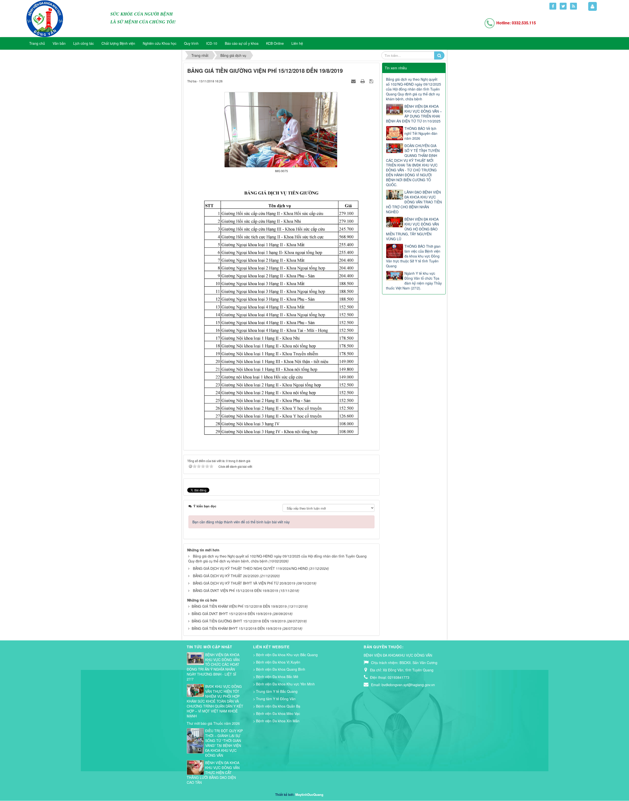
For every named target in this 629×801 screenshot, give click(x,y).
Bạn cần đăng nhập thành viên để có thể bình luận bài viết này (241, 521)
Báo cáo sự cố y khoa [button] (241, 43)
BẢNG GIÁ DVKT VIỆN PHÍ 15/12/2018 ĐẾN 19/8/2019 (235, 590)
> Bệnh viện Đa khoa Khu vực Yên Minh (284, 683)
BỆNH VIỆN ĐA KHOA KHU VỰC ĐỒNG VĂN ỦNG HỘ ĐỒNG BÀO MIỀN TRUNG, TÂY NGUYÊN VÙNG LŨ (412, 229)
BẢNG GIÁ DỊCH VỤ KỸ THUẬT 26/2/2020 (226, 575)
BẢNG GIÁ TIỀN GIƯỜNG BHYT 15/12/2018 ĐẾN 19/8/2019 (239, 621)
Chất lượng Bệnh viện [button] (118, 43)
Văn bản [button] (59, 43)
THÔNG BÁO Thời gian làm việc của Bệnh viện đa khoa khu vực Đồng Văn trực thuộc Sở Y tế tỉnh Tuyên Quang (413, 256)
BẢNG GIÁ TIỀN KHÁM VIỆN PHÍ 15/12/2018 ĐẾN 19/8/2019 (239, 606)
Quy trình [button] (191, 43)
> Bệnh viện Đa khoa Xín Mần (276, 720)
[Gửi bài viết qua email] (354, 80)
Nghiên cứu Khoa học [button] (159, 43)
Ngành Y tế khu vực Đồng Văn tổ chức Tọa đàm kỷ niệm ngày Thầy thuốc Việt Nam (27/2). (414, 280)
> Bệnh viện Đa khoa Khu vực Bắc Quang (285, 654)
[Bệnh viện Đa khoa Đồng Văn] (44, 18)
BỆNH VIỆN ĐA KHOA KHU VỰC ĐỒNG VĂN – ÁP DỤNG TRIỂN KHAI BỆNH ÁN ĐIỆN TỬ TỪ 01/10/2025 (414, 113)
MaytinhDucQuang (309, 794)
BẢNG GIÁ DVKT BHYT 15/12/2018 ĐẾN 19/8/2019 (232, 613)
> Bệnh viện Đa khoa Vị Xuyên (276, 662)
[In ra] (363, 80)
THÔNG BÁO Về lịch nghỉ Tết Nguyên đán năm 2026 (420, 133)
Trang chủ (37, 43)
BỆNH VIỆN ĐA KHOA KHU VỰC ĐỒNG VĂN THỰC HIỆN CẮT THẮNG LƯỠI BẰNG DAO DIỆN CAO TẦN (213, 772)
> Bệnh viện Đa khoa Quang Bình (279, 669)
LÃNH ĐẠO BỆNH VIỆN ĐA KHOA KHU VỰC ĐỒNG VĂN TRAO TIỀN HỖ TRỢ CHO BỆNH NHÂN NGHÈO (414, 202)
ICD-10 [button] (211, 43)
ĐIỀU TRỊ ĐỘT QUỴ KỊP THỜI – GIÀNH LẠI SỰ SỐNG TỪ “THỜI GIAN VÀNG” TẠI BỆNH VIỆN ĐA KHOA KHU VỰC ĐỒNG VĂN (224, 743)
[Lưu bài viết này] (371, 80)
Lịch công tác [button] (83, 43)
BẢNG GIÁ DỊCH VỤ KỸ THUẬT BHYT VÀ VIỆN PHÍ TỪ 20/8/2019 (244, 583)
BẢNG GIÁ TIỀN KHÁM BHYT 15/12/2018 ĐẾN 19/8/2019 (236, 628)
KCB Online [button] (275, 43)
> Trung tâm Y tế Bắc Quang (275, 691)
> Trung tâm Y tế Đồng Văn (274, 698)
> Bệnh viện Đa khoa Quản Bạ (276, 706)
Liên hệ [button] (297, 43)
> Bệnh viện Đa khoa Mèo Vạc (276, 713)
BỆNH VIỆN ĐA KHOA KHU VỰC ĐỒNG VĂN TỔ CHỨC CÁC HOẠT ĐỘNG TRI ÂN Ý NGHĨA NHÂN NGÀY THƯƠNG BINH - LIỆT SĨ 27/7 (213, 667)
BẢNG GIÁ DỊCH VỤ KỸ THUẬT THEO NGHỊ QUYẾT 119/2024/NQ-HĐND (250, 568)
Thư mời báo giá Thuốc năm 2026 (213, 723)
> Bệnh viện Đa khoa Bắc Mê (275, 676)
